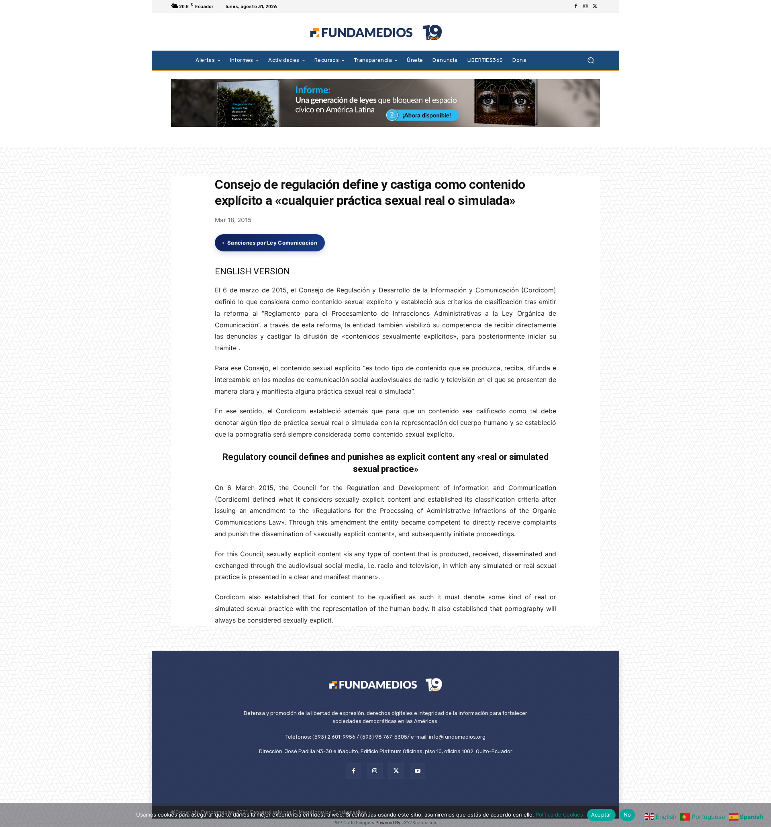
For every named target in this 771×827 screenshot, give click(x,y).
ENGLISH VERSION (252, 271)
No (627, 814)
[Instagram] (585, 6)
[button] (590, 60)
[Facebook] (576, 6)
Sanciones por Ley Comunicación (272, 242)
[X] (595, 6)
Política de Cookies (559, 814)
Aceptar (601, 814)
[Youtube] (417, 771)
